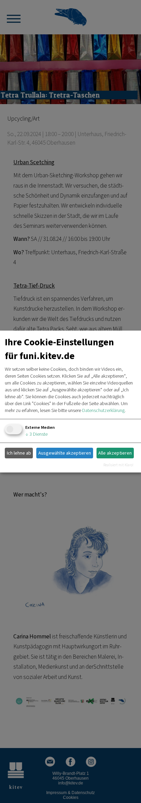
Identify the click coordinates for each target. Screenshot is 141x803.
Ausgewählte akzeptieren (64, 453)
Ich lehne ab (19, 453)
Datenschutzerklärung (103, 410)
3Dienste (36, 434)
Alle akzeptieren (115, 453)
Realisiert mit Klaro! (118, 465)
